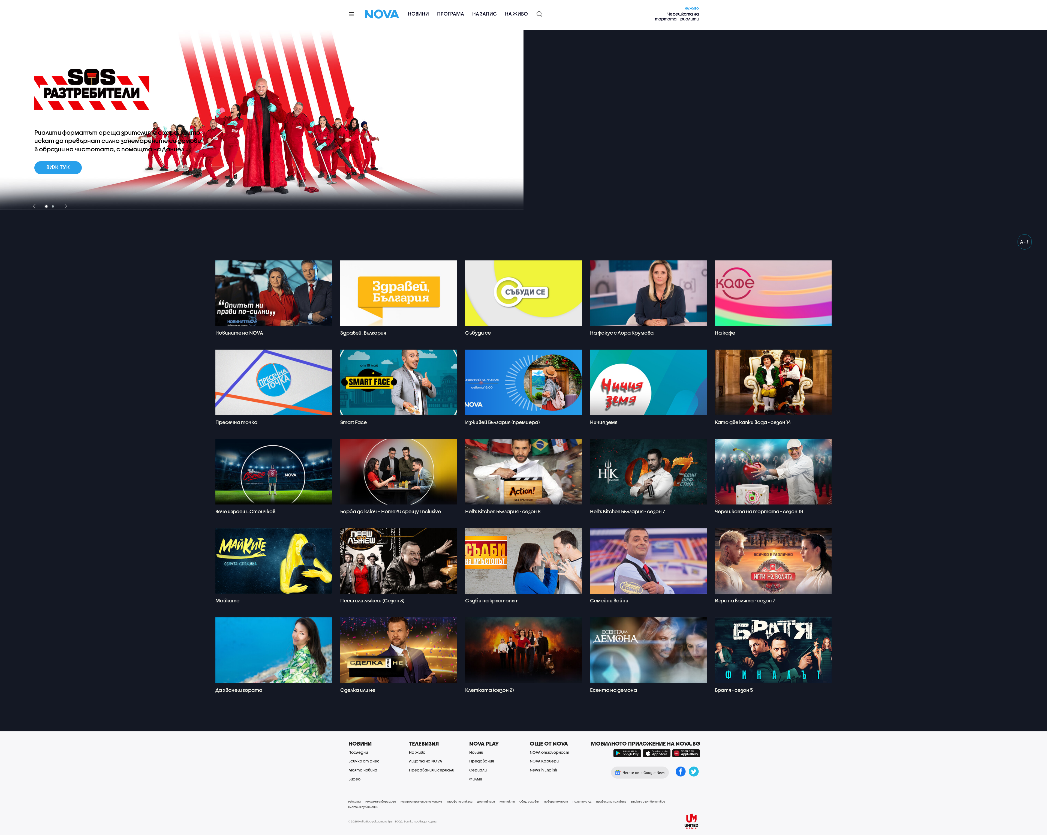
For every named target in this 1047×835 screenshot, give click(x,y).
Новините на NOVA (239, 333)
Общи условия (529, 801)
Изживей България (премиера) (502, 422)
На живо (516, 14)
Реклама (354, 801)
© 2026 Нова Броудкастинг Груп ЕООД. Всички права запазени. (392, 821)
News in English (543, 770)
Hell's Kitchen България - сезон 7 (627, 511)
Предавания (481, 761)
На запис (484, 14)
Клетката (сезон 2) (489, 690)
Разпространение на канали (421, 801)
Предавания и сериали (431, 770)
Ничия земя (603, 422)
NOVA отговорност (549, 752)
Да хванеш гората (238, 690)
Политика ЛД (582, 801)
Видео (354, 779)
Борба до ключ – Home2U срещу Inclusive (390, 511)
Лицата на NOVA (425, 761)
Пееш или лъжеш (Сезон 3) (372, 600)
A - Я (1025, 241)
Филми (475, 779)
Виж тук (58, 167)
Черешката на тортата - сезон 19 (759, 511)
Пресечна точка (236, 422)
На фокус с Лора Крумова (622, 333)
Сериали (478, 770)
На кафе (725, 333)
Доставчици (486, 801)
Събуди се (478, 333)
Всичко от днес (364, 761)
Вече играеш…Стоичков (245, 511)
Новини (418, 14)
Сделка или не (357, 690)
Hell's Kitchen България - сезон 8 (503, 511)
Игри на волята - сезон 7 (745, 600)
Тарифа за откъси (460, 801)
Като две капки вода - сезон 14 (753, 422)
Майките (227, 600)
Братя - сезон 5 (734, 690)
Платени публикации (363, 807)
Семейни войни (609, 600)
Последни (358, 752)
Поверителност (556, 801)
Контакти (507, 801)
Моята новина (362, 770)
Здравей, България (363, 333)
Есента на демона (613, 690)
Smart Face (353, 422)
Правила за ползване (611, 801)
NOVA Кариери (544, 761)
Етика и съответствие (648, 801)
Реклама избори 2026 (380, 801)
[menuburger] (351, 14)
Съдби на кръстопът (492, 600)
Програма (450, 14)
